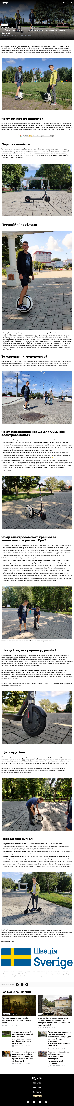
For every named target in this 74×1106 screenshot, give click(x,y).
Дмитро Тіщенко (26, 35)
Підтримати (37, 1096)
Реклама (37, 1087)
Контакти (37, 1092)
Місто (41, 1014)
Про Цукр (37, 1083)
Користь (5, 25)
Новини (6, 1014)
